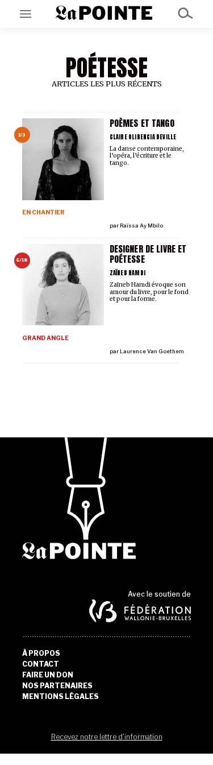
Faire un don (47, 675)
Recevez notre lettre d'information (106, 737)
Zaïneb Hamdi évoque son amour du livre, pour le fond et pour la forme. (149, 292)
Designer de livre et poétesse (148, 254)
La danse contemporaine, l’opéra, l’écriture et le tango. (147, 156)
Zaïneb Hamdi (127, 272)
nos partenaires (57, 686)
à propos (41, 654)
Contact (40, 664)
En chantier (43, 212)
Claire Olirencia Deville (143, 137)
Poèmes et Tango (142, 123)
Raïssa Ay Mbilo (141, 225)
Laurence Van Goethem (152, 351)
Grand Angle (45, 338)
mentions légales (60, 697)
